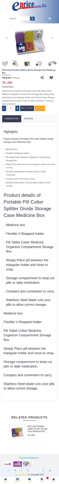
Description (11, 119)
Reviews (28, 119)
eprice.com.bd (21, 474)
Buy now (40, 108)
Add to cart (27, 108)
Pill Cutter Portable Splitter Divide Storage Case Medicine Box (37, 428)
